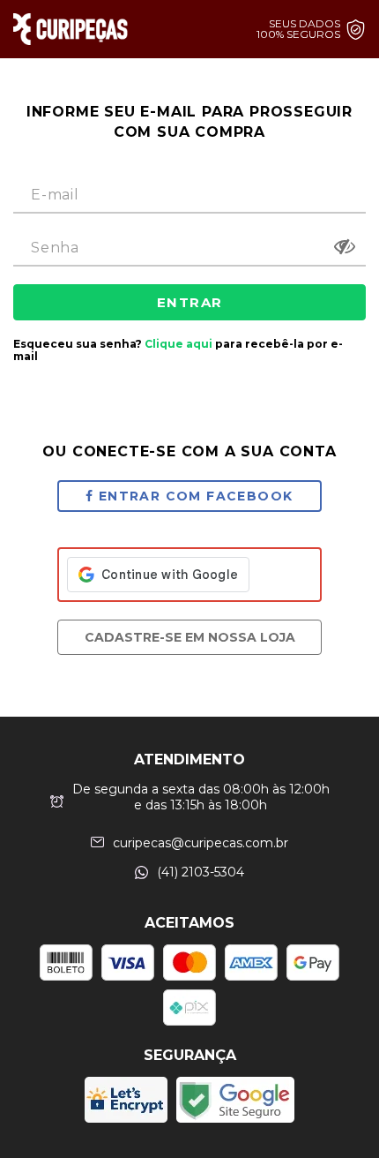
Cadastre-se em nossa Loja (190, 637)
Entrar (190, 302)
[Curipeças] (70, 29)
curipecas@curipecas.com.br (200, 843)
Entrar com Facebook (196, 496)
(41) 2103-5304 (200, 872)
